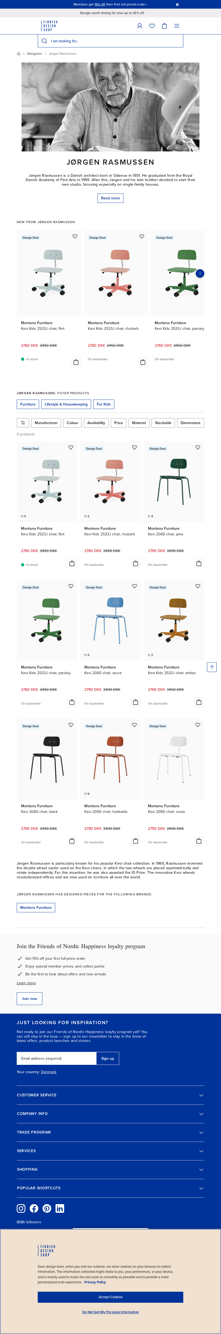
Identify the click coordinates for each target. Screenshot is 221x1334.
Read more (110, 198)
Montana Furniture (36, 907)
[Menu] (176, 25)
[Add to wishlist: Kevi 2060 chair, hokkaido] (134, 725)
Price (118, 423)
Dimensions (191, 423)
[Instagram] (21, 1208)
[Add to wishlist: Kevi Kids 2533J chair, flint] (75, 236)
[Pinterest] (47, 1208)
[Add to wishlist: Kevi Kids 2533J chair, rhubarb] (142, 236)
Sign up (107, 1058)
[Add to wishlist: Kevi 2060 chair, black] (71, 725)
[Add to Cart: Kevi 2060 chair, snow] (199, 841)
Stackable (163, 423)
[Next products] (200, 273)
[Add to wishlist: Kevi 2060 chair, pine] (198, 447)
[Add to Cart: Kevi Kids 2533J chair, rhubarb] (142, 362)
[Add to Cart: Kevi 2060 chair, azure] (135, 702)
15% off (100, 4)
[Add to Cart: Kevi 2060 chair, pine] (199, 563)
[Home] (18, 54)
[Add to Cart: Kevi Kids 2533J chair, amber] (199, 702)
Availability (96, 423)
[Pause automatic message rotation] (177, 4)
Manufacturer (46, 423)
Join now (29, 998)
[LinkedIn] (60, 1208)
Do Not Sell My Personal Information (110, 1312)
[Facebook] (34, 1208)
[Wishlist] (152, 25)
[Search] (44, 41)
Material (139, 423)
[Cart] (164, 25)
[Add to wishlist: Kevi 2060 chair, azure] (134, 586)
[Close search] (178, 41)
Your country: (28, 1072)
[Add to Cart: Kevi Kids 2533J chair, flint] (76, 362)
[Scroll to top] (212, 667)
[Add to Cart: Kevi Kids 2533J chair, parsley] (72, 702)
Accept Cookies (111, 1297)
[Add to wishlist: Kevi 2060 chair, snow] (198, 725)
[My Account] (139, 25)
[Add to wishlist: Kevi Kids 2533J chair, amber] (198, 586)
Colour (72, 423)
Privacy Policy (95, 1282)
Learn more (26, 983)
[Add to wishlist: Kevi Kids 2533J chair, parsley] (71, 586)
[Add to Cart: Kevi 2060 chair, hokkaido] (135, 841)
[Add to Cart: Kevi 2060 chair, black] (72, 841)
